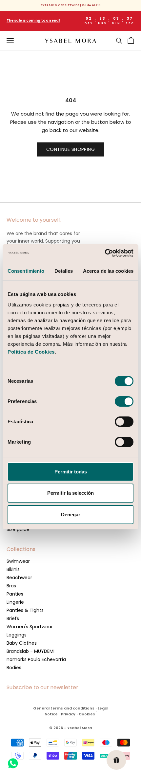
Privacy (68, 714)
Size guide (18, 529)
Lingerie (15, 602)
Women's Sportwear (30, 626)
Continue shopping (70, 149)
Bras (11, 585)
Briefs (13, 618)
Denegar (70, 514)
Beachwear (19, 577)
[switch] (124, 401)
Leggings (17, 635)
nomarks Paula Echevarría (36, 659)
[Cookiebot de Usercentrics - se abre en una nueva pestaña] (104, 253)
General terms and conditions (63, 708)
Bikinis (13, 569)
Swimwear (18, 561)
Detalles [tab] (63, 271)
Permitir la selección (70, 493)
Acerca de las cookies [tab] (108, 271)
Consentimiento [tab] (26, 271)
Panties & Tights (25, 610)
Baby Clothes (22, 643)
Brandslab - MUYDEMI (30, 651)
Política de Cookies (31, 352)
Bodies (14, 667)
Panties (15, 594)
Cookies (87, 714)
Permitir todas (70, 471)
